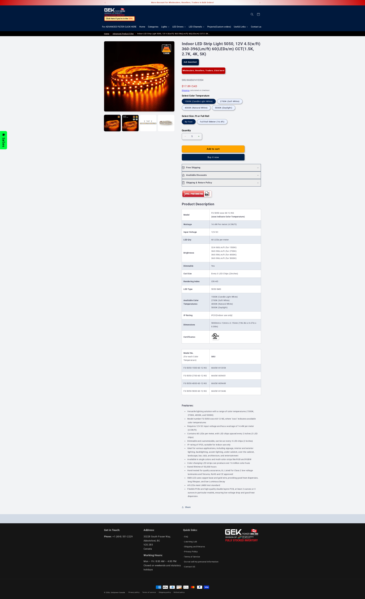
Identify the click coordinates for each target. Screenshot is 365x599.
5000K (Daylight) (223, 108)
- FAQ (185, 537)
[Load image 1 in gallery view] (112, 123)
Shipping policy (165, 592)
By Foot (189, 122)
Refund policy (179, 592)
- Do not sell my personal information (200, 562)
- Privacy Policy (190, 551)
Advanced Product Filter (123, 34)
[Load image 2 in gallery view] (130, 123)
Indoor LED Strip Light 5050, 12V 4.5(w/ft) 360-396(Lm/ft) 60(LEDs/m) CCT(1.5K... (173, 34)
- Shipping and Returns (194, 546)
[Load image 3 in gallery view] (148, 123)
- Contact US (189, 567)
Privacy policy (134, 592)
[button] (252, 14)
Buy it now (213, 157)
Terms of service (149, 592)
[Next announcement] (260, 2)
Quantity (186, 130)
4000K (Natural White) (196, 108)
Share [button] (188, 507)
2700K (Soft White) (230, 101)
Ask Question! (190, 62)
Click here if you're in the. (119, 19)
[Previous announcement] (105, 2)
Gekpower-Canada (118, 592)
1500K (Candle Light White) (199, 101)
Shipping (185, 90)
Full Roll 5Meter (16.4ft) (212, 122)
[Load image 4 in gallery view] (166, 123)
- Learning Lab (190, 541)
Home (106, 34)
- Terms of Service (191, 557)
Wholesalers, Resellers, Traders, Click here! (203, 70)
